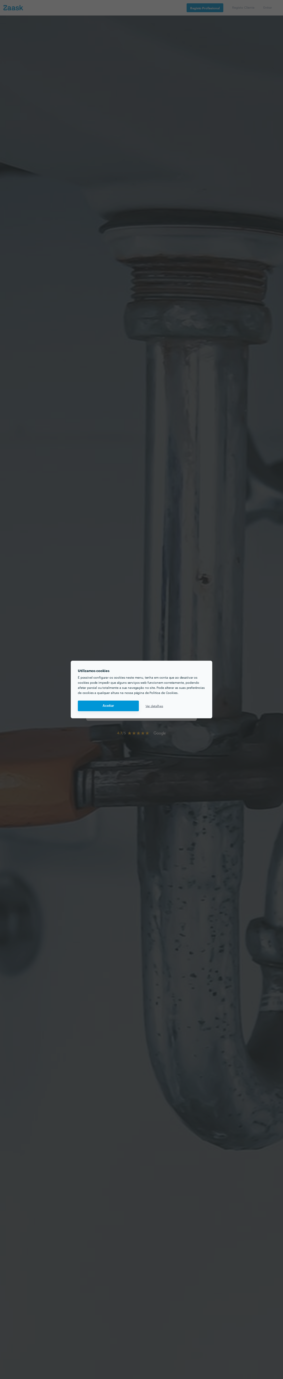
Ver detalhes (154, 706)
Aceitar (108, 705)
